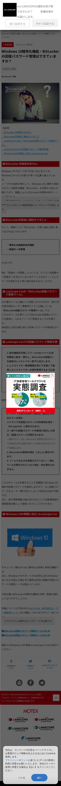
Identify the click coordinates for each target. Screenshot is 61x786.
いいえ (21, 777)
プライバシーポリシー (16, 760)
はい (39, 777)
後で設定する (17, 23)
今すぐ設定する (45, 23)
